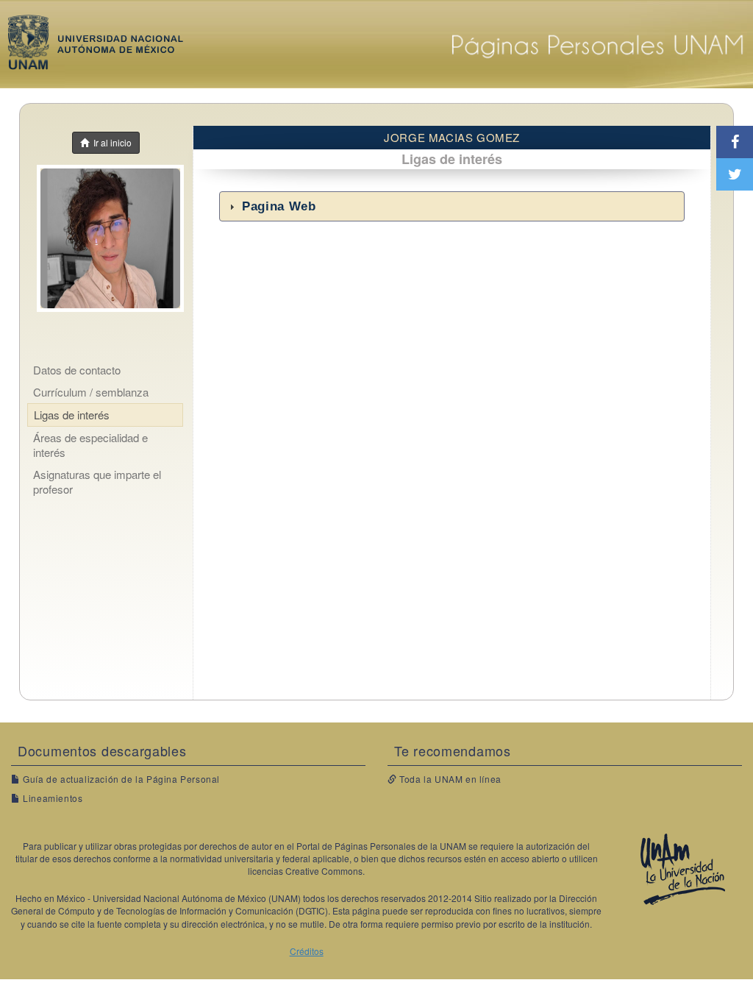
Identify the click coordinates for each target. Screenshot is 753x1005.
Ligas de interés (72, 414)
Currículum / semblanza (91, 391)
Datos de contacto (77, 369)
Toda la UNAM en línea (449, 779)
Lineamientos (51, 798)
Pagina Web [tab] (279, 206)
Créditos (307, 951)
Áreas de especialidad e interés (90, 445)
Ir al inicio (110, 142)
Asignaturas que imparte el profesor (97, 481)
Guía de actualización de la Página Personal (120, 779)
